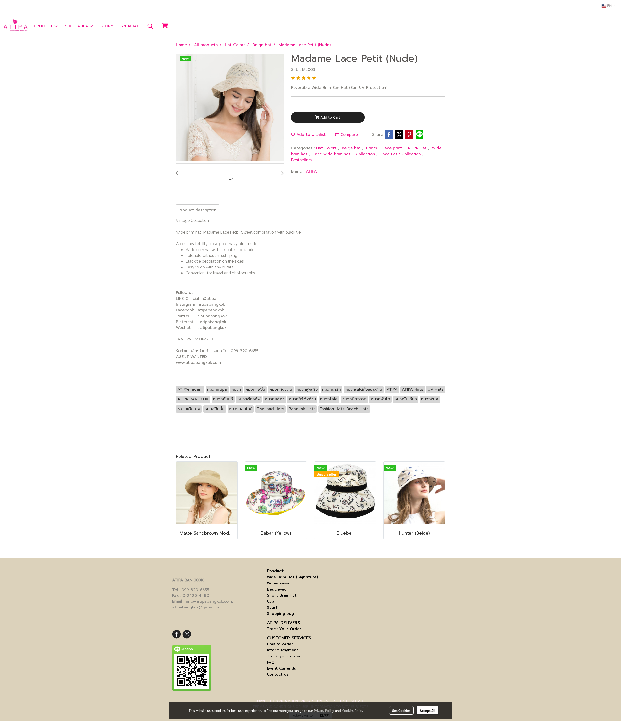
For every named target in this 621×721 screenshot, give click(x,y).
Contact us (278, 674)
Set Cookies (401, 710)
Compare (348, 135)
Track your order (284, 656)
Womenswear (279, 583)
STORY (106, 26)
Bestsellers (301, 160)
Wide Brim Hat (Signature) (292, 577)
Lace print (392, 148)
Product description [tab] (198, 210)
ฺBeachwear (277, 589)
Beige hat (352, 148)
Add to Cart (329, 117)
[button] (150, 26)
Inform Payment (282, 650)
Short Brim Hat (282, 595)
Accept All (427, 710)
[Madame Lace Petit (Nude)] (230, 108)
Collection (366, 154)
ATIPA (311, 171)
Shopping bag (280, 613)
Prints (372, 148)
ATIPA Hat (417, 148)
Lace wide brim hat (332, 154)
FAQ (271, 662)
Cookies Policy (352, 710)
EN (609, 6)
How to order (280, 644)
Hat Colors (327, 148)
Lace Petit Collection (401, 154)
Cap (270, 601)
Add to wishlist (310, 135)
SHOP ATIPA (77, 26)
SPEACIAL (130, 26)
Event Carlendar (282, 668)
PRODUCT (44, 26)
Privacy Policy (324, 710)
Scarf (272, 607)
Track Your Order (284, 629)
